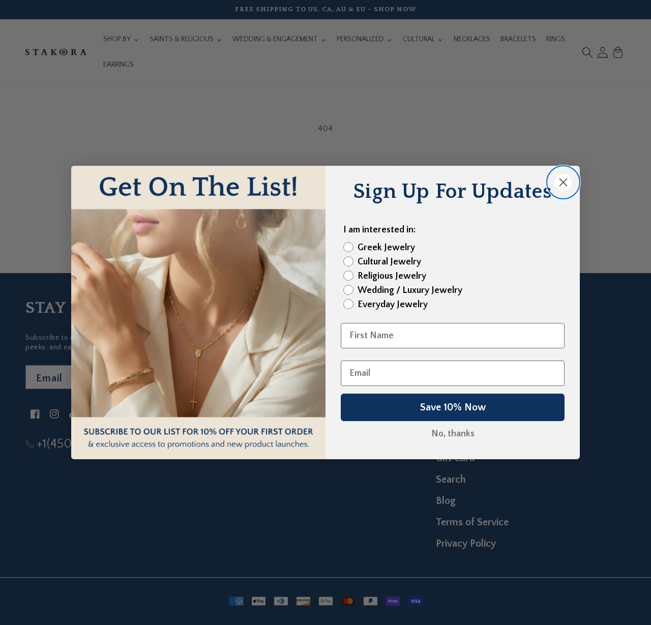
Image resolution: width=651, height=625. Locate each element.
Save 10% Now (453, 407)
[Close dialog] (563, 182)
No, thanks (453, 434)
